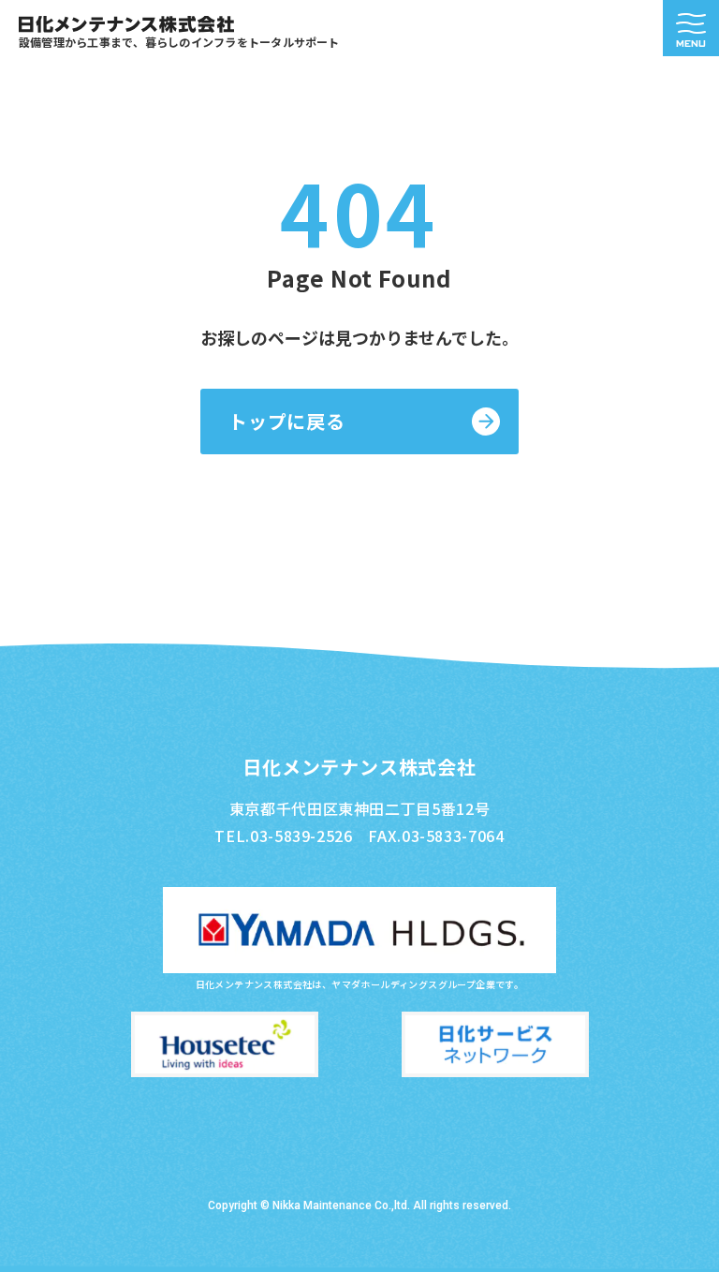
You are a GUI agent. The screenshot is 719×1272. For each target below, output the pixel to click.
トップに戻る (286, 421)
